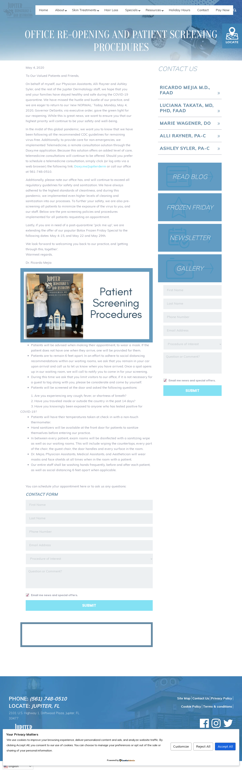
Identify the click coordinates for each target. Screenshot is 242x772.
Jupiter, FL (45, 706)
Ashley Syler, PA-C (185, 148)
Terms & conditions (217, 706)
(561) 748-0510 (48, 699)
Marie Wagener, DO (185, 123)
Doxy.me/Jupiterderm (90, 166)
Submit (89, 605)
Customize (181, 746)
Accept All (225, 746)
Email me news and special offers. (54, 595)
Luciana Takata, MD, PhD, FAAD (187, 107)
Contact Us (200, 698)
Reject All (203, 746)
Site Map (183, 698)
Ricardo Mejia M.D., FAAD (185, 90)
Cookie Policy (191, 706)
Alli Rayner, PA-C (183, 135)
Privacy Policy (221, 698)
